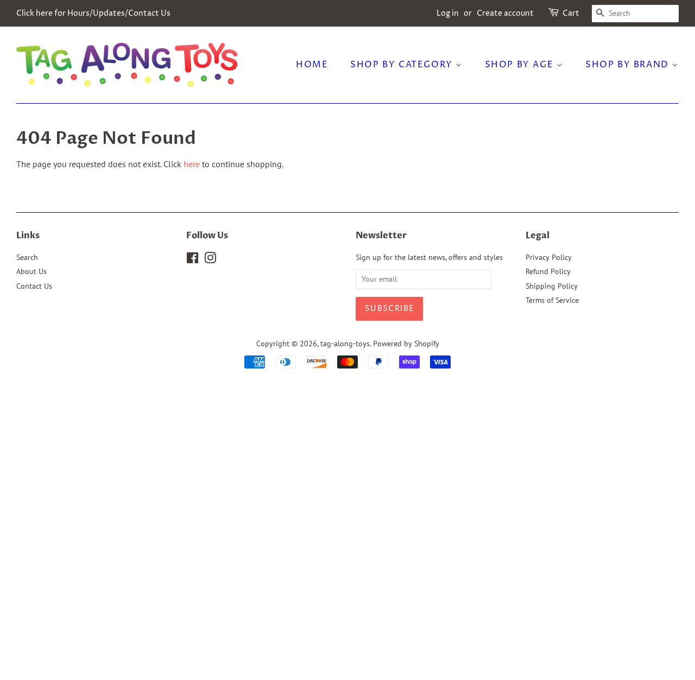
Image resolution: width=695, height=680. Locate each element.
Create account (505, 13)
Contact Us (34, 286)
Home (312, 65)
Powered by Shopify (406, 343)
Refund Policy (548, 271)
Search (27, 257)
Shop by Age (521, 65)
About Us (31, 271)
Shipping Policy (552, 286)
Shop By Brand (628, 65)
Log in (448, 13)
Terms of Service (552, 300)
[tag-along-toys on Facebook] (192, 260)
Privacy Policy (549, 257)
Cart (571, 13)
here (192, 163)
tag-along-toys (345, 343)
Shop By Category (403, 65)
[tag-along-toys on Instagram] (210, 260)
